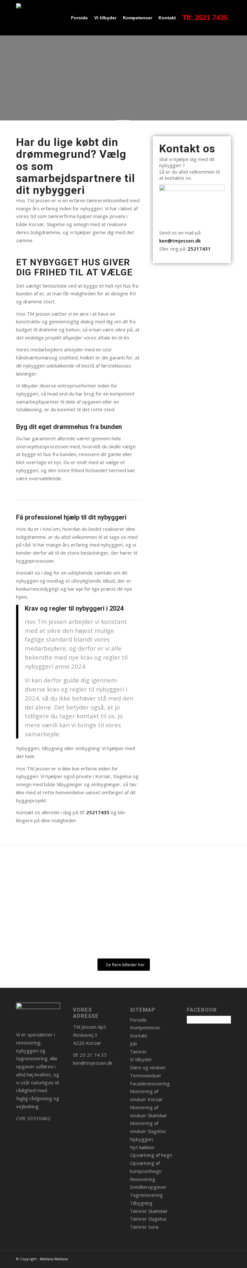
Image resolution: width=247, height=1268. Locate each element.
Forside (138, 1019)
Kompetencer (145, 1027)
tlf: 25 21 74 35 (90, 1055)
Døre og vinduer (148, 1067)
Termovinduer (145, 1075)
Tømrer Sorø (144, 1227)
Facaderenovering (150, 1083)
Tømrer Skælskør (149, 1211)
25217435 (97, 812)
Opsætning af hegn (151, 1155)
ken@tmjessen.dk (180, 240)
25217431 (199, 248)
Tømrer (138, 1051)
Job (133, 1043)
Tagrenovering (146, 1195)
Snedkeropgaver (148, 1187)
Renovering (142, 1179)
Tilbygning (141, 1203)
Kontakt (138, 1035)
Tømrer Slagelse (148, 1219)
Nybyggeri (141, 1139)
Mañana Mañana (54, 1258)
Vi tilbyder (141, 1059)
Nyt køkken (142, 1147)
